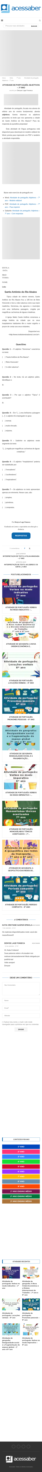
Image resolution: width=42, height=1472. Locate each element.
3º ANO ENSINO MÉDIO (21, 1201)
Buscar (34, 26)
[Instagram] (18, 1446)
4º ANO (21, 1161)
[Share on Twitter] (29, 548)
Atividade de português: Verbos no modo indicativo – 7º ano (11, 1284)
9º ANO (21, 1186)
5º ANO (21, 1166)
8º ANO (21, 1181)
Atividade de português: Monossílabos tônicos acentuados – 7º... (21, 831)
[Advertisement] (21, 51)
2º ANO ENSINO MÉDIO (21, 1196)
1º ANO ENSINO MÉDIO (21, 1191)
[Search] (40, 20)
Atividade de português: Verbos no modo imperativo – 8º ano (31, 1341)
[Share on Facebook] (27, 548)
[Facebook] (13, 1446)
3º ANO (21, 1157)
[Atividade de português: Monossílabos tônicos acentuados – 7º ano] (21, 813)
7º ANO (21, 1176)
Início (4, 78)
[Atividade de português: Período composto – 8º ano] (21, 888)
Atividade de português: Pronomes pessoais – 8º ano (31, 1316)
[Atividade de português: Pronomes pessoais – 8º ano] (21, 701)
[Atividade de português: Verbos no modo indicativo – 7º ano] (21, 591)
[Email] (28, 1446)
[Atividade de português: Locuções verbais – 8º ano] (21, 664)
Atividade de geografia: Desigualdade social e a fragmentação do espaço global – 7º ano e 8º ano (11, 1343)
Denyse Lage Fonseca (25, 90)
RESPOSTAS (21, 536)
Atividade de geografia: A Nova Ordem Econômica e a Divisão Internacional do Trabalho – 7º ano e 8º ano (30, 1288)
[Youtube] (23, 1446)
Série (11, 78)
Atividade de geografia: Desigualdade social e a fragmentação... (21, 756)
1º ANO (21, 1147)
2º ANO (21, 1152)
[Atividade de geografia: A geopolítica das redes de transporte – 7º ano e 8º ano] (21, 852)
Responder (36, 925)
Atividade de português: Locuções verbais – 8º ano (11, 1315)
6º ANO (21, 1171)
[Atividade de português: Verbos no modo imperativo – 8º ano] (21, 776)
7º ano (19, 78)
